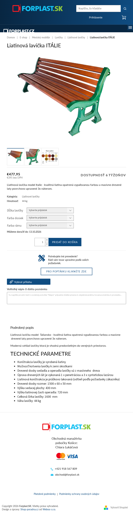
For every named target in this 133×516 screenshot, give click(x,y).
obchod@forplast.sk (67, 474)
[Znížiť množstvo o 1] (46, 244)
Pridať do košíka (65, 242)
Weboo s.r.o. (49, 509)
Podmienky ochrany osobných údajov (79, 494)
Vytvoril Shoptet (119, 507)
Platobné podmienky (45, 494)
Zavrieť (30, 313)
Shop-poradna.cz (29, 509)
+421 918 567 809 (66, 469)
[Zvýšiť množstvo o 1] (46, 240)
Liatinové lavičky (30, 196)
